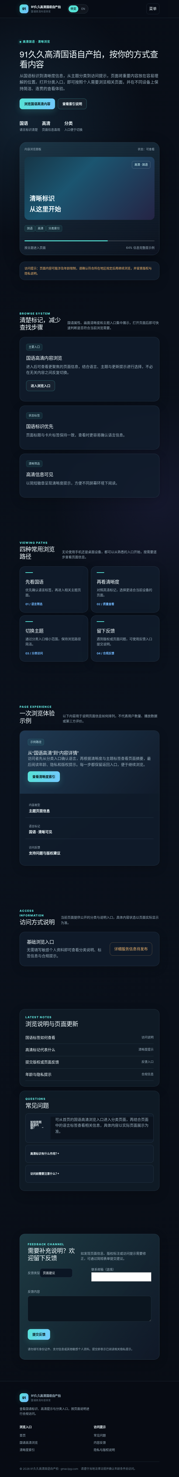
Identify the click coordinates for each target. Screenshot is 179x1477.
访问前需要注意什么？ (44, 1173)
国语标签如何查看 (40, 1037)
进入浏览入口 (40, 386)
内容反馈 (100, 1442)
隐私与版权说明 (104, 1450)
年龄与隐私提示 (38, 1074)
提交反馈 (38, 1334)
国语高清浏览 (29, 1442)
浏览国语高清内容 (37, 104)
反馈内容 (34, 1291)
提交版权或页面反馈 (42, 1062)
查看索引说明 (72, 104)
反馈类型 (34, 1273)
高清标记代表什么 (40, 1049)
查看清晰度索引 (43, 777)
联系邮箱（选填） (103, 1269)
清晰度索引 (27, 1450)
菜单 (153, 8)
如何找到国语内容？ (35, 1125)
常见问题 (100, 1435)
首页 (23, 1435)
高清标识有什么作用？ (44, 1153)
